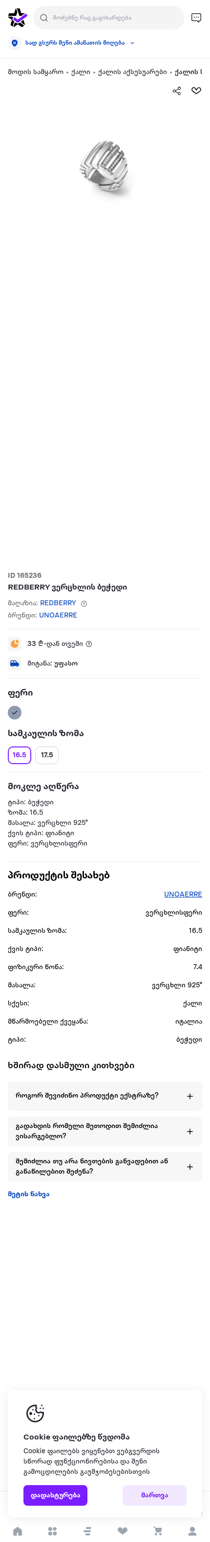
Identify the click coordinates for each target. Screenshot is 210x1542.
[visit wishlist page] (122, 1531)
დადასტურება (56, 1495)
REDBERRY (58, 603)
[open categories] (52, 1531)
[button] (87, 1531)
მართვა (154, 1495)
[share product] (177, 91)
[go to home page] (17, 17)
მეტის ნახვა (29, 1194)
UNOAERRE (58, 615)
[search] (44, 18)
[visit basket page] (157, 1531)
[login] (192, 1531)
